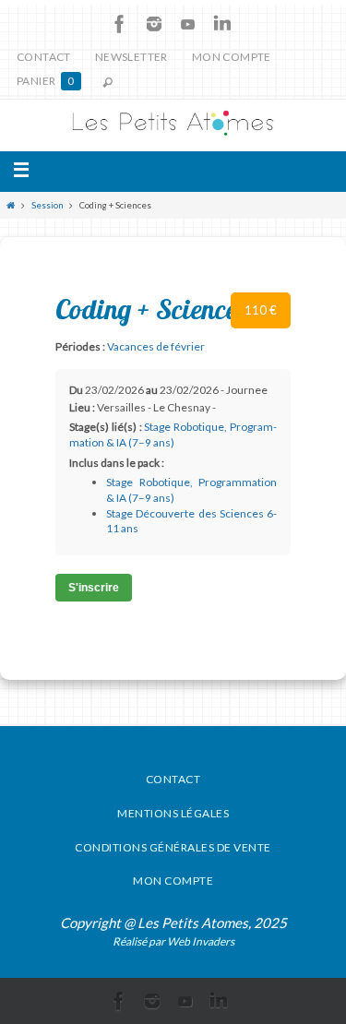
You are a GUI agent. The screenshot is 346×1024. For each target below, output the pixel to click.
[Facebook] (120, 24)
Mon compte (231, 57)
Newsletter (131, 57)
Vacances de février (156, 346)
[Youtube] (188, 24)
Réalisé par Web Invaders (173, 941)
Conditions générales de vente (173, 847)
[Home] (11, 205)
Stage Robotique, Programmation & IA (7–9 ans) (173, 434)
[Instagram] (154, 24)
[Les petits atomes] (173, 125)
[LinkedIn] (222, 24)
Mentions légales (173, 813)
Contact (44, 57)
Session (47, 205)
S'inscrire (93, 587)
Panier (46, 81)
